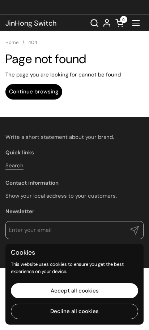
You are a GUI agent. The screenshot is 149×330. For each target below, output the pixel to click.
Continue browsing (34, 91)
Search (14, 165)
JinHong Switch (30, 23)
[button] (94, 22)
